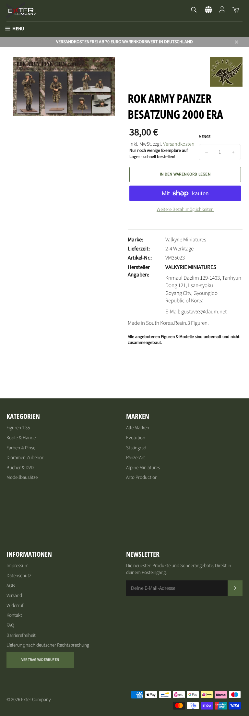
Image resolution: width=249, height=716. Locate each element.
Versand (14, 595)
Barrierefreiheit (21, 635)
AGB (10, 585)
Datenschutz (18, 575)
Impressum (17, 565)
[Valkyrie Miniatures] (226, 85)
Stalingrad (136, 447)
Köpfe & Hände (21, 437)
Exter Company (36, 699)
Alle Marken (137, 427)
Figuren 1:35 (18, 427)
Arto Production (142, 477)
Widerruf (14, 605)
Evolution (135, 437)
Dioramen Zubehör (24, 457)
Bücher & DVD (20, 467)
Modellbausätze (22, 477)
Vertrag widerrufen (40, 659)
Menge (204, 137)
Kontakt (14, 615)
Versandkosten (179, 144)
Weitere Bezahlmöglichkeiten (185, 209)
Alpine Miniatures (143, 467)
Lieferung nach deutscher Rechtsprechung (47, 645)
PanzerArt (135, 457)
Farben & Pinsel (21, 447)
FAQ (10, 625)
